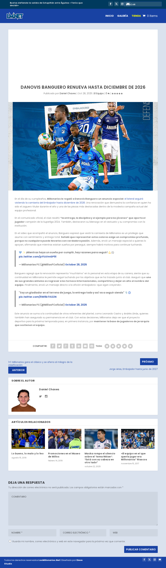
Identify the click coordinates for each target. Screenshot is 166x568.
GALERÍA (122, 16)
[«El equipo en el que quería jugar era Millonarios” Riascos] (137, 439)
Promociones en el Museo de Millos (64, 455)
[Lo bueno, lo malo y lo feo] (28, 439)
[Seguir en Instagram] (122, 4)
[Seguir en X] (116, 4)
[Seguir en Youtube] (160, 560)
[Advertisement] (83, 54)
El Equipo (99, 93)
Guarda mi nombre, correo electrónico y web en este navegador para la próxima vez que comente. (68, 541)
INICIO (109, 16)
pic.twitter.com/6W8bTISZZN (38, 297)
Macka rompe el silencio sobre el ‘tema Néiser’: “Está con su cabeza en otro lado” (100, 458)
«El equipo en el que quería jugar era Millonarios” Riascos (134, 456)
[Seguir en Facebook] (110, 4)
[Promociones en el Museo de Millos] (64, 439)
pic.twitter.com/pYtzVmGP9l (37, 256)
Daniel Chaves (68, 93)
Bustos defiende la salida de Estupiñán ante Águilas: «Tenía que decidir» (46, 4)
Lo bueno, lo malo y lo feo (28, 453)
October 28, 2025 (76, 264)
